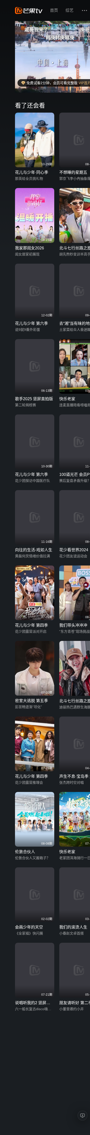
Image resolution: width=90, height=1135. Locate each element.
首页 (54, 10)
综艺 (70, 10)
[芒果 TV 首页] (28, 10)
